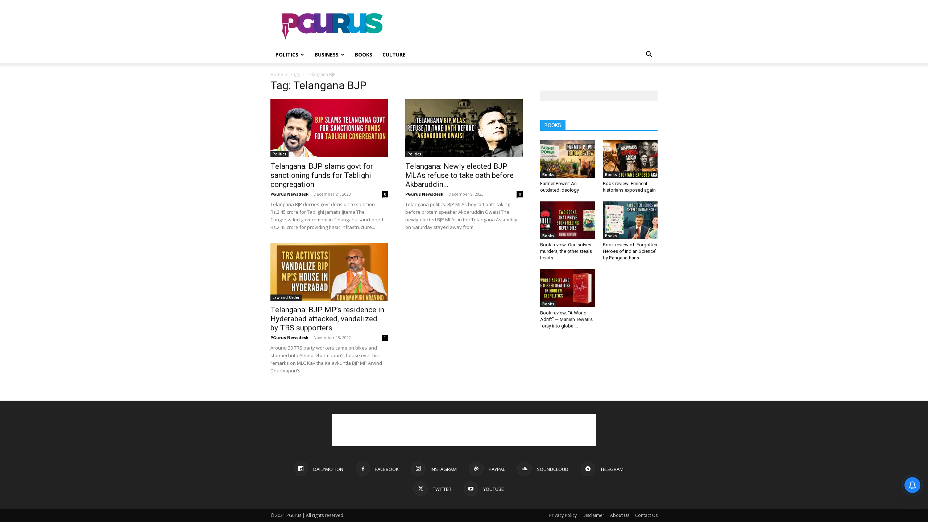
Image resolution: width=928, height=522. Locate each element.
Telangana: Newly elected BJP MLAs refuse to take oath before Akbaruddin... (459, 175)
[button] (649, 55)
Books (363, 54)
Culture (394, 54)
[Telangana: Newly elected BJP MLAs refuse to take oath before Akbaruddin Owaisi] (464, 128)
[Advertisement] (526, 26)
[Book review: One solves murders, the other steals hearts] (567, 220)
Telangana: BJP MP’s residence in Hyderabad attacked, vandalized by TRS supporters (327, 318)
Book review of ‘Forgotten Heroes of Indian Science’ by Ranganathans (630, 251)
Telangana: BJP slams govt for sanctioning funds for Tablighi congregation (321, 175)
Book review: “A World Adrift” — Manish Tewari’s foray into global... (566, 319)
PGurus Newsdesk (289, 194)
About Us (619, 515)
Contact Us (646, 515)
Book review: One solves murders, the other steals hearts (566, 251)
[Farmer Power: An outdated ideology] (567, 159)
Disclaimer (593, 515)
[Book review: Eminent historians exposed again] (630, 159)
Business (327, 54)
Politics (287, 54)
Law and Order (286, 297)
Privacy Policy (563, 515)
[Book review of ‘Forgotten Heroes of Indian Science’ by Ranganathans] (630, 220)
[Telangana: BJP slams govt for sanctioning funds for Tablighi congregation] (329, 128)
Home (276, 74)
